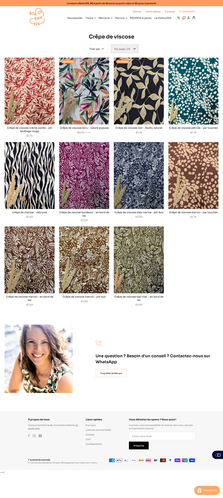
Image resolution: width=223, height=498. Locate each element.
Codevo (93, 462)
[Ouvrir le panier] (194, 17)
